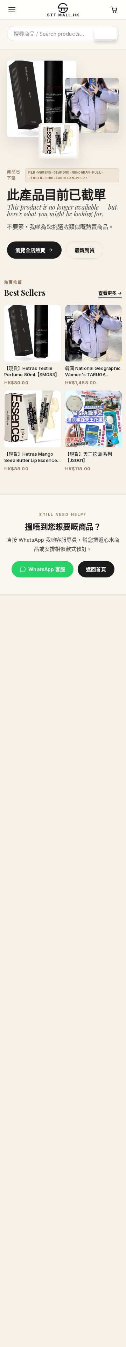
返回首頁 (96, 569)
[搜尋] (105, 34)
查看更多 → (110, 293)
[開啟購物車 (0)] (114, 9)
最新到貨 (84, 250)
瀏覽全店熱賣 (30, 250)
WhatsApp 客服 (46, 569)
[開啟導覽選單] (12, 9)
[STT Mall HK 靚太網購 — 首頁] (63, 10)
